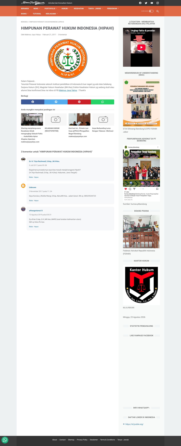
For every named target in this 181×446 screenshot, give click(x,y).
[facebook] (140, 3)
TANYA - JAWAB (94, 9)
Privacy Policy (82, 440)
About (54, 440)
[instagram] (157, 3)
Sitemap (71, 440)
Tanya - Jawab (123, 440)
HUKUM (65, 9)
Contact (62, 440)
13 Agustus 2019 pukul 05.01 (40, 215)
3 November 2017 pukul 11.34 (40, 191)
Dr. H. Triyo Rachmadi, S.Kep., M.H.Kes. (44, 161)
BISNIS (24, 14)
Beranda (25, 9)
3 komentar (62, 35)
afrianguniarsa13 (36, 211)
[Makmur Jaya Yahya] (34, 3)
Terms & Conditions (107, 440)
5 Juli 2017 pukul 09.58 (38, 165)
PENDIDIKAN (112, 9)
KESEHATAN (79, 9)
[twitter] (145, 3)
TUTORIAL (37, 14)
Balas (31, 177)
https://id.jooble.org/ (134, 424)
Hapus (36, 177)
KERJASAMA (51, 14)
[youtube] (151, 3)
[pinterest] (79, 101)
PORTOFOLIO (50, 9)
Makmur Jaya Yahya (68, 90)
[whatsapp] (102, 101)
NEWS (35, 9)
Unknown (32, 187)
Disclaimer (94, 440)
